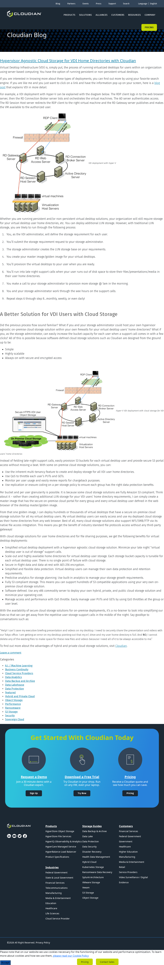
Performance (13, 704)
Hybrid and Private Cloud (20, 696)
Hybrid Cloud (89, 861)
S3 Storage (11, 711)
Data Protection (14, 688)
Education (50, 903)
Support (112, 3)
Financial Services (55, 882)
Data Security (89, 846)
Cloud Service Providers (19, 673)
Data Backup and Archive (20, 681)
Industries (52, 867)
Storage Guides (92, 826)
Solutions (85, 14)
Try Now (82, 793)
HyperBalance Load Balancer (60, 851)
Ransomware (12, 707)
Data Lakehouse (14, 684)
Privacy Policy (43, 942)
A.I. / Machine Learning (19, 665)
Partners (71, 3)
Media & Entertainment (58, 898)
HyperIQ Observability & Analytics (63, 841)
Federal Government (56, 872)
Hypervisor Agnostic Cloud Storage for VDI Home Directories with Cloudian (68, 60)
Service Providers (128, 872)
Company (150, 14)
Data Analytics (13, 677)
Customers (117, 14)
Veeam (86, 887)
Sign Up (34, 793)
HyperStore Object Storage (59, 831)
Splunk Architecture (93, 877)
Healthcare (51, 908)
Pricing (149, 27)
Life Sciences (52, 913)
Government (125, 841)
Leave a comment (10, 652)
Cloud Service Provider (57, 918)
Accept (5, 962)
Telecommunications (56, 887)
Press (98, 3)
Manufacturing (53, 892)
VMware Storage (91, 882)
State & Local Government (59, 877)
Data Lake (87, 836)
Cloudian (121, 646)
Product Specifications (57, 856)
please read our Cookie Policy (71, 955)
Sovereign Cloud (14, 719)
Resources (134, 14)
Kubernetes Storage (93, 867)
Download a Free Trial (82, 777)
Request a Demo (34, 777)
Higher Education (128, 851)
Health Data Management (96, 856)
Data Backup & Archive (94, 831)
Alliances (101, 14)
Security (10, 715)
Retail (122, 867)
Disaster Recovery (91, 851)
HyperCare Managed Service (60, 846)
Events (85, 3)
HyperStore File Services (58, 836)
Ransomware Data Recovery (97, 872)
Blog (58, 3)
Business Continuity (16, 669)
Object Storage (14, 700)
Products (69, 14)
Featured (10, 692)
